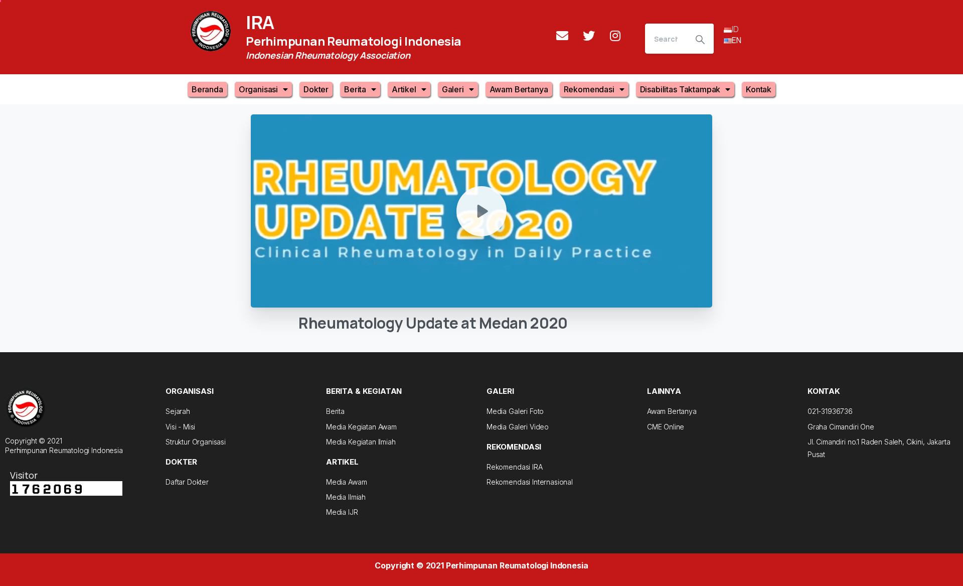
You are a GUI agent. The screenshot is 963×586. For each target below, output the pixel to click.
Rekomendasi (589, 89)
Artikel (404, 89)
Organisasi (258, 89)
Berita (355, 89)
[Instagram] (615, 36)
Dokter (316, 89)
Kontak (758, 89)
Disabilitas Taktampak (680, 89)
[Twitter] (589, 36)
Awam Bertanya (519, 89)
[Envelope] (562, 36)
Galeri (453, 89)
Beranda (207, 89)
